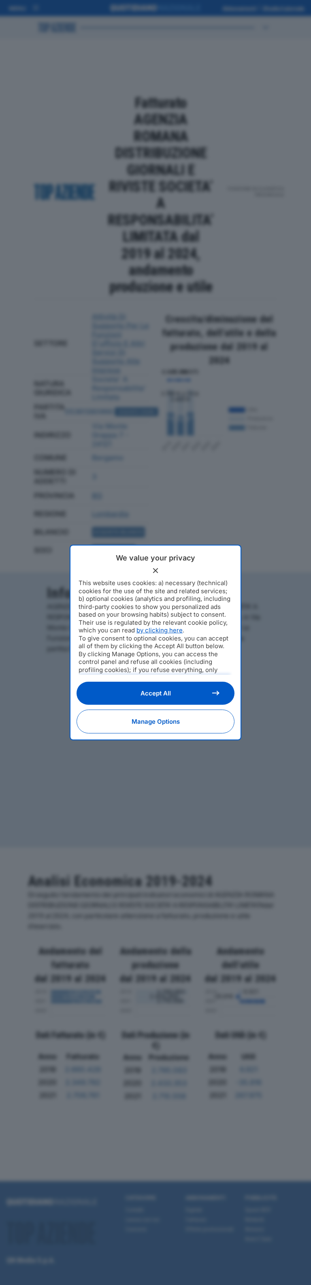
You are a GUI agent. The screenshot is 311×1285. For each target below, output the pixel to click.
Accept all (156, 693)
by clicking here (159, 630)
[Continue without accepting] (155, 570)
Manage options (156, 721)
